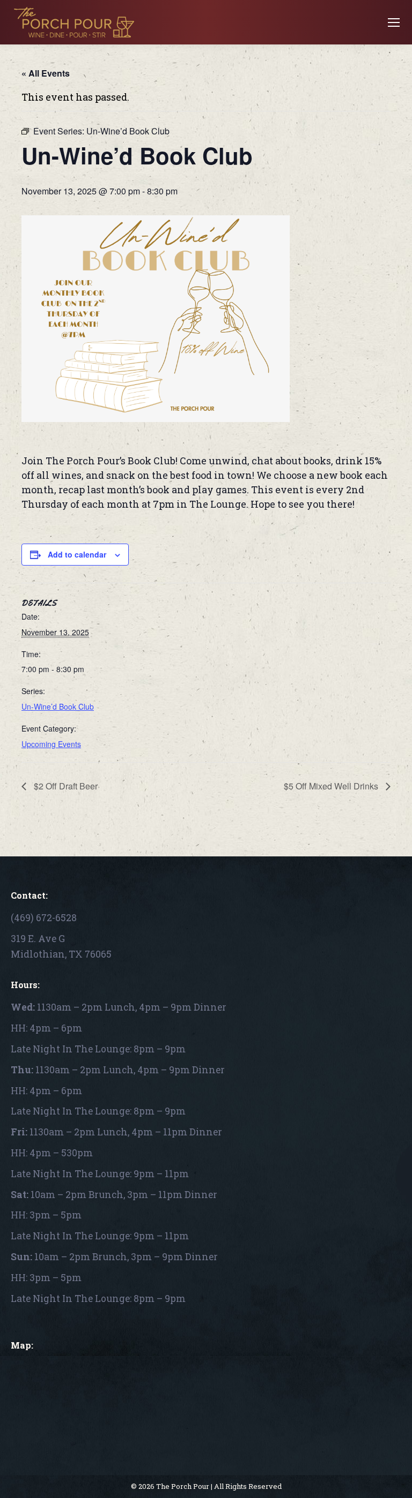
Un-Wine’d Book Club (57, 706)
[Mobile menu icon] (393, 22)
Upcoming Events (51, 744)
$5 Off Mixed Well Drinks (332, 786)
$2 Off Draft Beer (65, 786)
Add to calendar (77, 554)
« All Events (45, 73)
